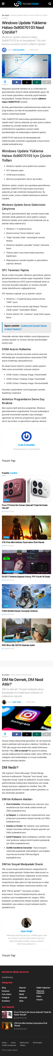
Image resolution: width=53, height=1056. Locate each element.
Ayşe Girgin (16, 702)
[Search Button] (49, 4)
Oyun (6, 537)
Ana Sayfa (5, 15)
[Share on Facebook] (16, 82)
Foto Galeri (6, 994)
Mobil (6, 500)
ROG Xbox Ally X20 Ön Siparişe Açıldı (18, 645)
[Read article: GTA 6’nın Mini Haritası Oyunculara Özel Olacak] (26, 528)
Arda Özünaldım (18, 50)
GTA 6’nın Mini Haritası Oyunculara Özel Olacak (23, 542)
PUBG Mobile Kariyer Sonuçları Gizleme (20, 611)
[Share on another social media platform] (46, 82)
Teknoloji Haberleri (13, 572)
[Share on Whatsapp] (36, 82)
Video (38, 996)
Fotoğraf (5, 998)
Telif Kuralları (37, 1043)
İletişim (22, 1045)
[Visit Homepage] (26, 3)
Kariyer (4, 1043)
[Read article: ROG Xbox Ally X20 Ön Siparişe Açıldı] (26, 630)
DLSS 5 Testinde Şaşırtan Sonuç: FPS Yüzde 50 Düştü (26, 576)
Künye (13, 1043)
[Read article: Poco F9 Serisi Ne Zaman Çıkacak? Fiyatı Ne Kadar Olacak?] (26, 490)
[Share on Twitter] (27, 82)
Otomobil (23, 998)
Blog (4, 988)
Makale (22, 991)
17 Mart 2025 (33, 50)
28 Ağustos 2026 (8, 545)
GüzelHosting (7, 977)
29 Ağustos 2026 (8, 511)
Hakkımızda (24, 1043)
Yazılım (39, 1000)
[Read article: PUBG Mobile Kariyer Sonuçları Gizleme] (26, 596)
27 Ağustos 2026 (8, 648)
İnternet (22, 988)
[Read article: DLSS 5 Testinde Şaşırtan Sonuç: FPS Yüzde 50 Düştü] (26, 562)
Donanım (6, 991)
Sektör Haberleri (43, 988)
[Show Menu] (3, 4)
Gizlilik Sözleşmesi (9, 1045)
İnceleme (6, 1001)
